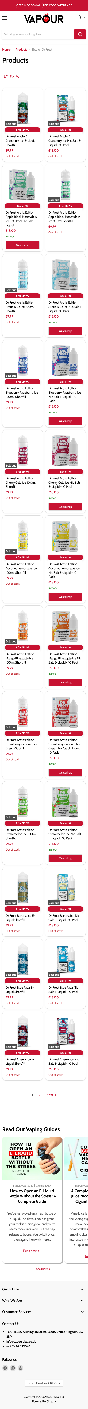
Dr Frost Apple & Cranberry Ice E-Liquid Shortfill (20, 140)
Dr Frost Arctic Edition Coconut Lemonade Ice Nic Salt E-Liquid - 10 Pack (64, 570)
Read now (30, 1251)
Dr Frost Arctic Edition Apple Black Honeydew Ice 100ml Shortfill (64, 217)
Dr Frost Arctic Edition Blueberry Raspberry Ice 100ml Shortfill (22, 392)
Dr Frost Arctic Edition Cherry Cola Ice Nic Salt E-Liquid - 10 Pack (64, 482)
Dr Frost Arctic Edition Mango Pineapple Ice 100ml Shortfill (20, 658)
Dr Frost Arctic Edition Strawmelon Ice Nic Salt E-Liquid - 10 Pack (64, 834)
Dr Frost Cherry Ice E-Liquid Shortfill (20, 1061)
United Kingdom (42, 1383)
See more (42, 1269)
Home (6, 49)
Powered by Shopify (44, 1401)
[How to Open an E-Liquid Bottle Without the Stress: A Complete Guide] (32, 1158)
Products (21, 49)
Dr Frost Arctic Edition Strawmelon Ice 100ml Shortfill (21, 834)
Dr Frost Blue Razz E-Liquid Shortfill (20, 990)
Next (50, 1095)
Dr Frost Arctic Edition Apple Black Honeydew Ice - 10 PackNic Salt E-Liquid (21, 219)
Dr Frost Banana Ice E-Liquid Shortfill (20, 918)
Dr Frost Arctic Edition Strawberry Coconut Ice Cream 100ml (21, 744)
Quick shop (22, 245)
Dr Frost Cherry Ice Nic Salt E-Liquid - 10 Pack (63, 1061)
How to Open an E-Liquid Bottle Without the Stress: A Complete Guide (32, 1196)
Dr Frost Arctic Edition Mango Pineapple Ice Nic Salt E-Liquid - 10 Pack (64, 658)
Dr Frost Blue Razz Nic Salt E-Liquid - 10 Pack (63, 990)
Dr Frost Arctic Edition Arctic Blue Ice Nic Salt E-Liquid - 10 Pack (65, 307)
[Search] (80, 34)
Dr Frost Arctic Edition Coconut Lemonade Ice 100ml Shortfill (21, 568)
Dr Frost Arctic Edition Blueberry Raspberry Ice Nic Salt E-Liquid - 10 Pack (64, 394)
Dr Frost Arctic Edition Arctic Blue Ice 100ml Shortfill (20, 307)
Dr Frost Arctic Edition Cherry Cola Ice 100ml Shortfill (21, 482)
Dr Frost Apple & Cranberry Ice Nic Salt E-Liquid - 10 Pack (64, 140)
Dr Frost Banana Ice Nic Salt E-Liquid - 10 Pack (63, 918)
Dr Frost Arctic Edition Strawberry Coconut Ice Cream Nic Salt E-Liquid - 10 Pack (65, 746)
